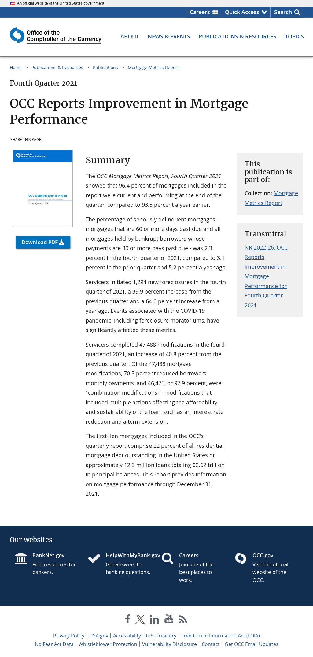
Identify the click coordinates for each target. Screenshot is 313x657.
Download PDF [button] (40, 242)
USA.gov (98, 635)
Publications (105, 67)
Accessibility (127, 635)
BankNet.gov (48, 555)
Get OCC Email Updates (251, 644)
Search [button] (283, 12)
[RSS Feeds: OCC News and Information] (183, 620)
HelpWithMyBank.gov (129, 555)
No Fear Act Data (54, 644)
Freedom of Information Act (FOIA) (220, 635)
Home (16, 67)
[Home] (96, 559)
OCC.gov (262, 555)
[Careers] (170, 559)
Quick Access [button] (242, 12)
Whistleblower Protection (108, 644)
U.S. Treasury (161, 635)
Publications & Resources (57, 67)
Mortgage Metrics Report (153, 67)
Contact (211, 644)
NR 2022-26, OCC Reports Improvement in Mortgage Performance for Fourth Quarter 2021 (266, 276)
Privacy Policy (68, 635)
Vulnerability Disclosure (169, 644)
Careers (200, 12)
